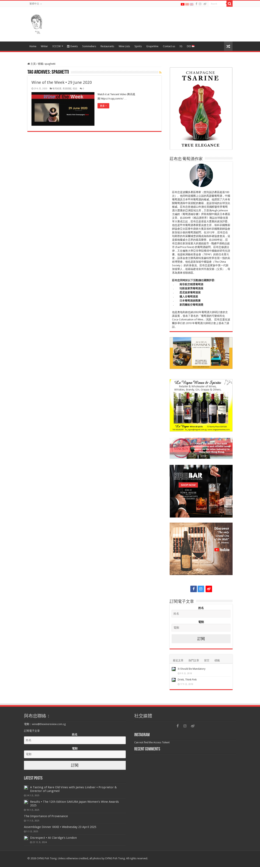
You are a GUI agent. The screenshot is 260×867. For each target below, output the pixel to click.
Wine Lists (124, 46)
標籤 (217, 660)
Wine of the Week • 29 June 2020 (61, 82)
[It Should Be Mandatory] (174, 669)
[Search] (229, 4)
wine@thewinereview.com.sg (49, 724)
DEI (189, 46)
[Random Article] (228, 46)
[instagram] (200, 3)
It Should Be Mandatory (191, 668)
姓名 (201, 607)
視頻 (75, 88)
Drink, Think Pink (187, 679)
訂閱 (201, 639)
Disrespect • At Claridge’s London (53, 838)
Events (74, 46)
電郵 (201, 621)
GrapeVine (152, 46)
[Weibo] (205, 3)
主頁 (33, 63)
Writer (44, 46)
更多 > (103, 105)
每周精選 (56, 88)
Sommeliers (89, 46)
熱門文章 (193, 660)
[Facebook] (196, 3)
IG (181, 46)
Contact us (169, 46)
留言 (206, 660)
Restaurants (107, 46)
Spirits (138, 46)
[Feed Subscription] (160, 72)
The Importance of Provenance (46, 816)
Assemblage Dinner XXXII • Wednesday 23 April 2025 (60, 827)
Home (32, 46)
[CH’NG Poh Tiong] (36, 23)
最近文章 (178, 660)
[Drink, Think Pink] (174, 680)
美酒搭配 (67, 88)
